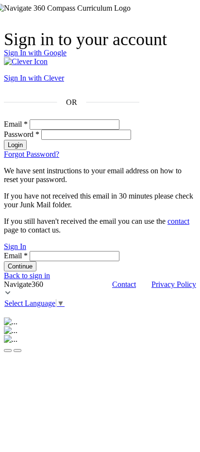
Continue (20, 266)
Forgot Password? (31, 154)
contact (178, 221)
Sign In (15, 246)
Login (15, 145)
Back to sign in (27, 275)
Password (21, 134)
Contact (124, 284)
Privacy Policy (173, 284)
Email (16, 124)
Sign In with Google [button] (35, 53)
